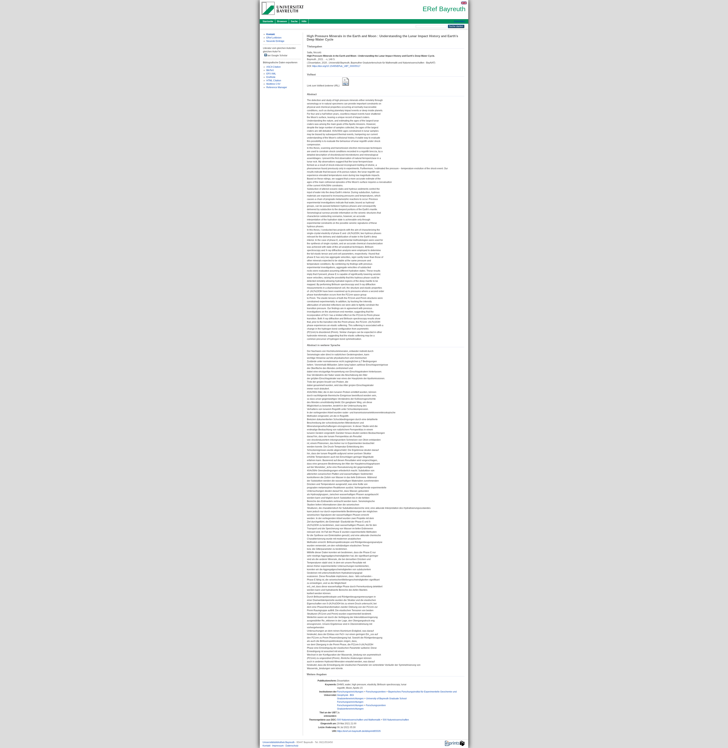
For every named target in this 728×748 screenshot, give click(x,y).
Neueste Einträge (275, 41)
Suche (294, 21)
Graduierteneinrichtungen (350, 698)
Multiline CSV (273, 84)
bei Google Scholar (277, 55)
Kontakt (267, 745)
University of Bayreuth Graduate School (386, 698)
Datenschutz (292, 745)
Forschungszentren (376, 691)
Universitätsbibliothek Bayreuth (279, 742)
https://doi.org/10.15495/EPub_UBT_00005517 (336, 66)
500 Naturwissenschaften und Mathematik (358, 719)
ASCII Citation (273, 67)
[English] (464, 3)
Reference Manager (276, 87)
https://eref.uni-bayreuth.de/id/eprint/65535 (359, 731)
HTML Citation (273, 80)
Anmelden (459, 21)
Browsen (282, 21)
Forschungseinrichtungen (350, 691)
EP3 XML (271, 73)
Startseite (268, 21)
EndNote (270, 77)
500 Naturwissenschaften (396, 719)
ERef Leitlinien (274, 37)
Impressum (278, 745)
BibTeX (270, 70)
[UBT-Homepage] (282, 16)
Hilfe (304, 21)
